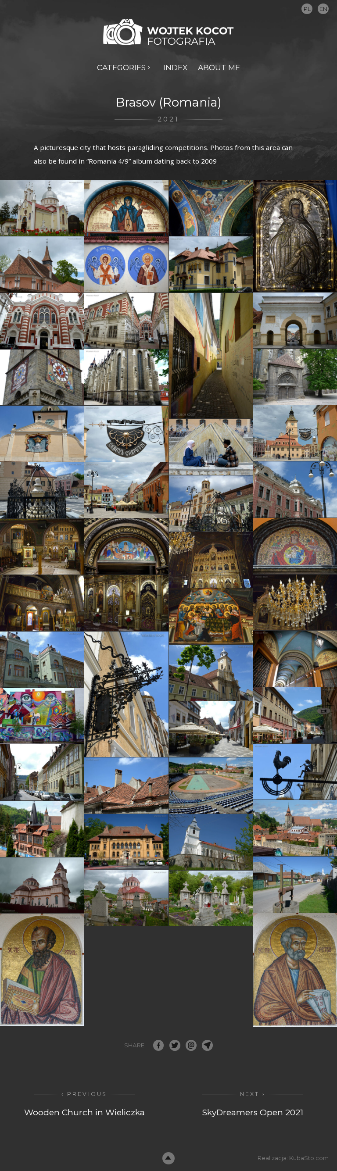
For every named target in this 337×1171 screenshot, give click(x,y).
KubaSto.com (309, 1157)
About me (219, 67)
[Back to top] (168, 1158)
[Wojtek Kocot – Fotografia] (168, 32)
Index (175, 67)
